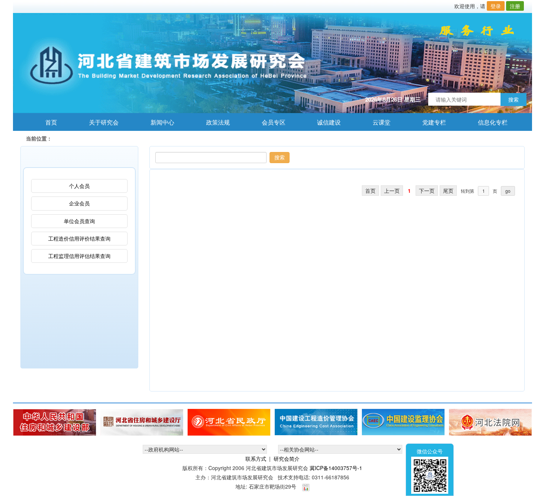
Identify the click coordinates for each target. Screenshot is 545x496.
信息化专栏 (489, 122)
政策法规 (214, 122)
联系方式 (255, 458)
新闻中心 (158, 122)
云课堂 (377, 122)
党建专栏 (430, 122)
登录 (496, 6)
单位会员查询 (79, 221)
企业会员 (79, 203)
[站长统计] (306, 486)
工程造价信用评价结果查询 (79, 238)
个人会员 (79, 185)
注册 (515, 6)
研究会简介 (287, 458)
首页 (47, 122)
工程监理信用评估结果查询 (79, 255)
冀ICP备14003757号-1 (336, 468)
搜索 (513, 99)
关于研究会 (100, 122)
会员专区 (269, 122)
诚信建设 (325, 122)
